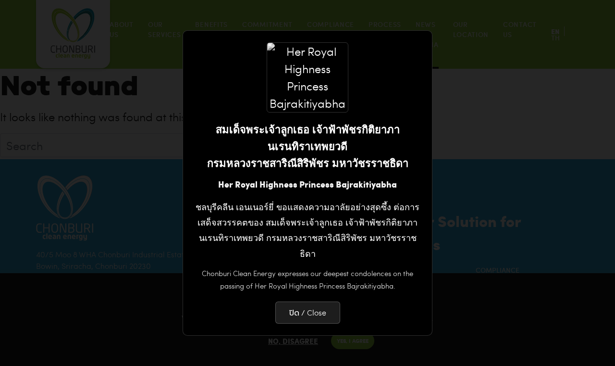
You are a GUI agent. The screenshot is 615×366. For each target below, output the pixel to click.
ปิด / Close (307, 312)
